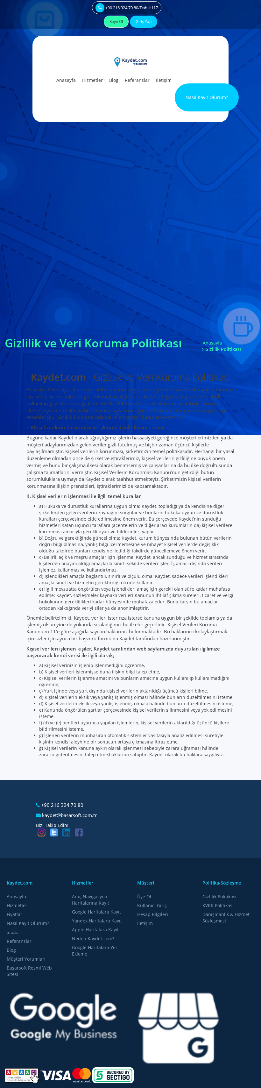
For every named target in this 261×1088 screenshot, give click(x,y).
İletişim (164, 80)
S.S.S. (12, 932)
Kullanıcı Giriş (152, 905)
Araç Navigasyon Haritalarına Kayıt (90, 899)
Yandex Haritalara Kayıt (97, 921)
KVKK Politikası (218, 905)
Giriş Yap (144, 21)
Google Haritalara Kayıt (96, 912)
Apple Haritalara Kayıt (95, 930)
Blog (113, 80)
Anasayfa (66, 80)
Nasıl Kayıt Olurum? (207, 97)
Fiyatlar (14, 914)
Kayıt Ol (116, 21)
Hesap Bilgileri (152, 914)
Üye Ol (144, 896)
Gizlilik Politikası (219, 896)
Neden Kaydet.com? (93, 938)
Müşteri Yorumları (26, 959)
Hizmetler (92, 80)
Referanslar (137, 80)
